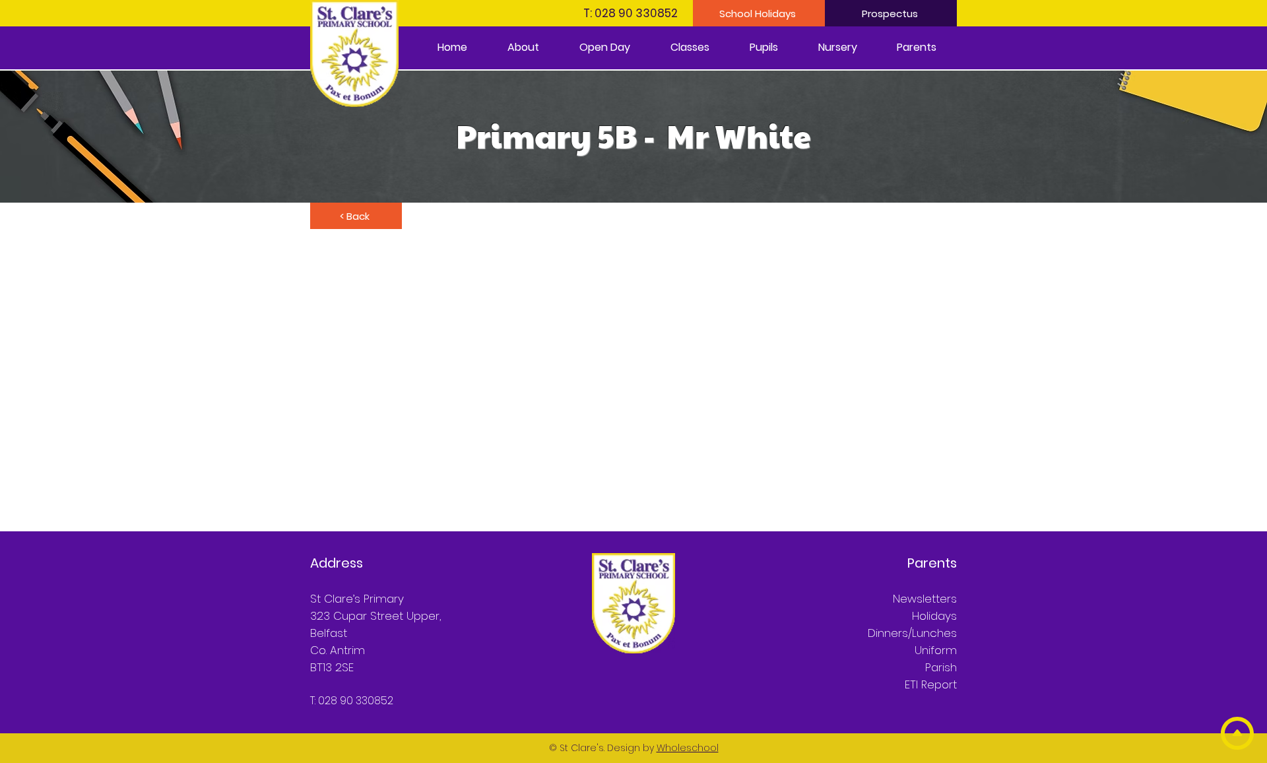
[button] (523, 47)
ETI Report (931, 684)
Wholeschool (688, 747)
